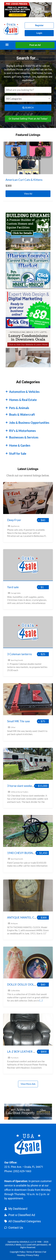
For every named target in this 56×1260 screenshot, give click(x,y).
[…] (41, 1000)
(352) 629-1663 (22, 1171)
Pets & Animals (19, 408)
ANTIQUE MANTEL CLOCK (24, 917)
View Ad (29, 192)
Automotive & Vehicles (24, 391)
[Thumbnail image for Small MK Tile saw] (28, 699)
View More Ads (28, 1084)
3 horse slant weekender (22, 785)
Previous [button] (6, 154)
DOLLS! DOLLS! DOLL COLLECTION (30, 984)
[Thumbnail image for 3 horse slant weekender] (28, 764)
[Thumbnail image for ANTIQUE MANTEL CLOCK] (28, 895)
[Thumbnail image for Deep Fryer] (28, 498)
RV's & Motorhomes (22, 430)
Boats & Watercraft (22, 414)
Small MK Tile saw (18, 721)
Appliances (15, 526)
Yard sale (13, 587)
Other (13, 727)
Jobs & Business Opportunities (29, 422)
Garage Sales (16, 593)
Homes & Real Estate (23, 400)
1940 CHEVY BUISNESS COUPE (27, 853)
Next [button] (49, 154)
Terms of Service (33, 1252)
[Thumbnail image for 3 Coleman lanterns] (28, 632)
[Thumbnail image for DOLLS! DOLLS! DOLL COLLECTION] (28, 963)
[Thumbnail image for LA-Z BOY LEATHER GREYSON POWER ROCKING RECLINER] (28, 1030)
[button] (6, 44)
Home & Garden (19, 445)
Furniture (14, 1058)
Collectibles (15, 990)
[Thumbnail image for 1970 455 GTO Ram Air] (28, 158)
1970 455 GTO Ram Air (20, 179)
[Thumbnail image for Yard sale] (28, 565)
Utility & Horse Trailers (19, 792)
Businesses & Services (23, 437)
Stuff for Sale (17, 453)
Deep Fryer (14, 520)
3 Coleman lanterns (19, 654)
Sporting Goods (17, 660)
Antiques (14, 923)
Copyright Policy (17, 1252)
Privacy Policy (32, 1255)
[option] (28, 171)
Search (29, 107)
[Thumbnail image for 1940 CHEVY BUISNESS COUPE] (28, 831)
